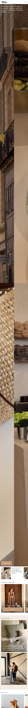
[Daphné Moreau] (4, 2)
